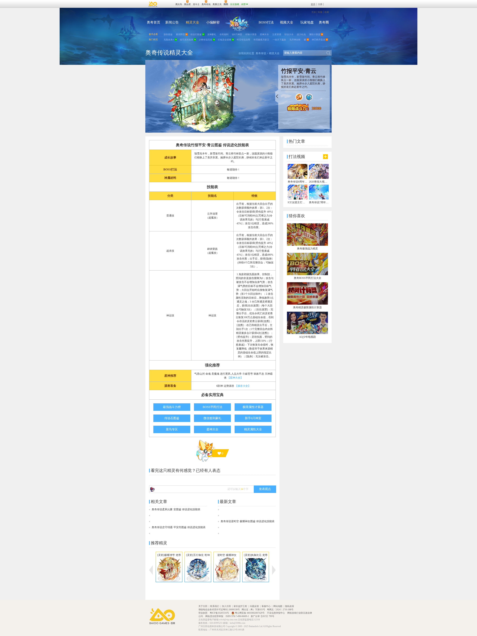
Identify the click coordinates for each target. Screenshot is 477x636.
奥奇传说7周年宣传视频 (322, 202)
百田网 (167, 4)
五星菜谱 (276, 34)
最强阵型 (180, 34)
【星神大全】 (235, 377)
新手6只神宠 (253, 418)
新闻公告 (172, 22)
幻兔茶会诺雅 (224, 39)
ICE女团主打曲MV (298, 202)
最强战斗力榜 (172, 407)
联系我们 (214, 606)
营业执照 (203, 613)
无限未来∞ (169, 39)
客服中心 (266, 606)
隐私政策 (289, 606)
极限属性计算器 (253, 407)
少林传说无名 (205, 39)
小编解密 (213, 22)
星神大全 (264, 34)
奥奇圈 (324, 22)
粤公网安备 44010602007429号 (249, 613)
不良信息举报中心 (276, 613)
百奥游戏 (153, 4)
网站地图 (277, 606)
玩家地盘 (307, 22)
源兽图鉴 (168, 34)
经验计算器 (251, 34)
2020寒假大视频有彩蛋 (322, 181)
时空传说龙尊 (243, 39)
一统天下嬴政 (279, 39)
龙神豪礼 (211, 34)
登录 (313, 4)
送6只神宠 (237, 34)
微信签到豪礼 (212, 418)
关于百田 (202, 606)
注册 (320, 4)
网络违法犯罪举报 (214, 616)
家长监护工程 (240, 606)
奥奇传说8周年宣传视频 (301, 181)
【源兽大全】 (243, 386)
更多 (325, 156)
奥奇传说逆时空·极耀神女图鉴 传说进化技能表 (247, 521)
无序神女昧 (295, 39)
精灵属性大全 (253, 429)
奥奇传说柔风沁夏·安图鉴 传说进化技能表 (176, 509)
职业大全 (289, 34)
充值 (313, 12)
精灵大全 (192, 22)
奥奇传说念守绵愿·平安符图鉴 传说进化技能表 (179, 527)
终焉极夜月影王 (261, 39)
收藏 (326, 12)
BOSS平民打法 (212, 407)
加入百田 (226, 606)
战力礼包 (301, 34)
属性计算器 (314, 34)
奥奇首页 (153, 22)
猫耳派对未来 (186, 39)
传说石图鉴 (196, 34)
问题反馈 (254, 606)
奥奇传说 (261, 53)
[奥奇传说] (237, 24)
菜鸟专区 (172, 429)
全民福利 (223, 34)
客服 (320, 12)
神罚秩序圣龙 (318, 39)
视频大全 (286, 22)
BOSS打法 (266, 22)
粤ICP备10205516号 (220, 613)
